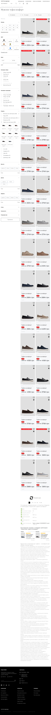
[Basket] (27, 3)
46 (22, 291)
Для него (10, 676)
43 (28, 39)
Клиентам (19, 688)
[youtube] (9, 685)
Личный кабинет (37, 690)
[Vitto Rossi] (5, 1)
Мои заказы (36, 692)
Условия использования (6, 711)
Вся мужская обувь (8, 6)
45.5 (40, 39)
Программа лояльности (21, 692)
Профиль (36, 688)
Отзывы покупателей (21, 699)
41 (25, 39)
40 (23, 39)
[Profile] (23, 3)
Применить (10, 219)
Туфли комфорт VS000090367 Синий (41, 523)
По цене (39, 14)
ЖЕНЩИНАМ (21, 1)
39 (22, 39)
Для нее (4, 676)
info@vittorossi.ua (24, 682)
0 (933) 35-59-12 (24, 675)
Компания (3, 688)
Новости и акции (20, 690)
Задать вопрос (20, 701)
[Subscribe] (14, 680)
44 (30, 39)
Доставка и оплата (20, 695)
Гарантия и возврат (21, 697)
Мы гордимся (3, 692)
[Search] (16, 3)
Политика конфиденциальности (19, 711)
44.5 (37, 39)
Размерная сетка (4, 32)
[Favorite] (19, 3)
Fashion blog (46, 1)
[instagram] (1, 685)
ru (11, 3)
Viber (22, 678)
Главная (2, 6)
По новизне (12, 14)
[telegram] (6, 685)
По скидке (26, 14)
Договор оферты (4, 699)
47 (23, 291)
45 (32, 39)
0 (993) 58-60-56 (24, 674)
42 (26, 39)
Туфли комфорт (26, 41)
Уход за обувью (37, 1)
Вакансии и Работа (4, 695)
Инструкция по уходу (21, 703)
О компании (3, 690)
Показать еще (37, 497)
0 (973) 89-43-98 (24, 676)
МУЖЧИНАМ (28, 1)
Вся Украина (4, 3)
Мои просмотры (37, 695)
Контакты (22, 669)
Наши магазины (4, 697)
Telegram (23, 680)
